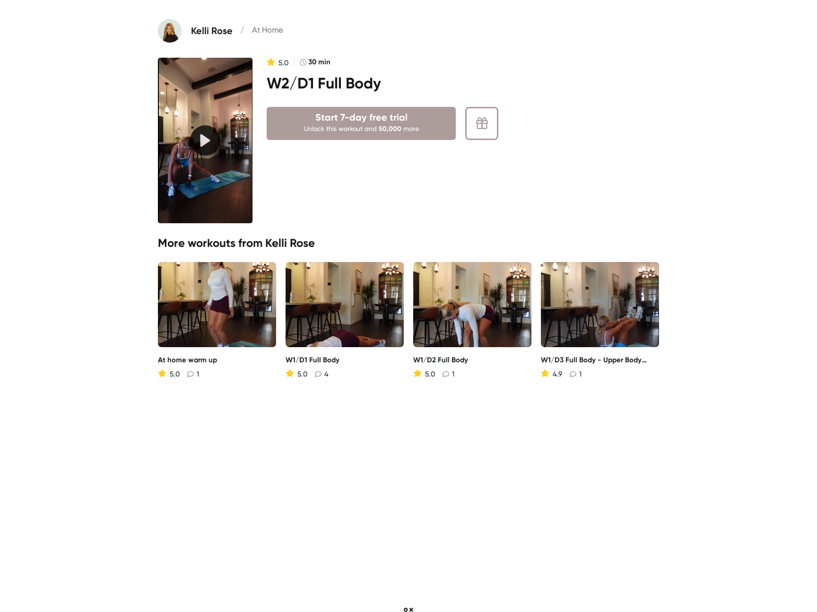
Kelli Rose (290, 243)
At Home (267, 30)
